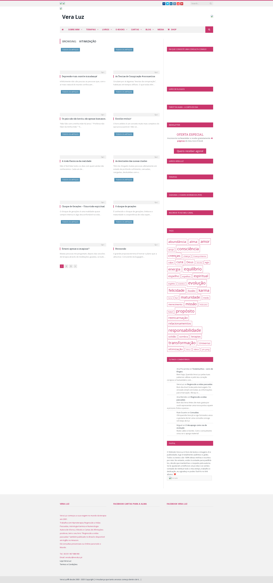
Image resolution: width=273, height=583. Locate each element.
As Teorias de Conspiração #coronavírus (135, 76)
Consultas (194, 412)
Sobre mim (73, 29)
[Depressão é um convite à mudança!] (83, 60)
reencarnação (178, 318)
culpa (170, 262)
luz (176, 297)
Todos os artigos (70, 49)
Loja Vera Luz (65, 561)
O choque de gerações (125, 206)
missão (191, 304)
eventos (181, 284)
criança (186, 256)
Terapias (91, 29)
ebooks (199, 263)
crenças (174, 255)
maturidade (190, 297)
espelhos (186, 276)
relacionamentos (179, 323)
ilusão (191, 291)
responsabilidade (184, 330)
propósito (185, 311)
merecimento (175, 304)
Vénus (188, 349)
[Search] (209, 29)
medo (206, 297)
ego (207, 262)
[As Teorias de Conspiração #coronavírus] (136, 60)
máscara (203, 304)
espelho (173, 276)
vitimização (175, 349)
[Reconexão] (136, 232)
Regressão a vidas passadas (199, 384)
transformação (182, 342)
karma (204, 290)
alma (193, 241)
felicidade (176, 290)
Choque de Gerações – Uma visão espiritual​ (83, 206)
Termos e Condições (68, 564)
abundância (177, 241)
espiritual (201, 276)
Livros (105, 29)
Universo (204, 343)
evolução (197, 283)
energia (174, 269)
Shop (173, 29)
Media (161, 29)
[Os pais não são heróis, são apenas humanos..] (83, 102)
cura (179, 262)
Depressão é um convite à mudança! (79, 76)
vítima (196, 349)
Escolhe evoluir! (123, 118)
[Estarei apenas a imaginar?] (83, 232)
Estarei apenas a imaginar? (75, 248)
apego (171, 249)
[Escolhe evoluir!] (136, 102)
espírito (171, 283)
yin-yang (205, 349)
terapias (196, 336)
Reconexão (120, 248)
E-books (120, 29)
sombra (183, 336)
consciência (188, 248)
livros (170, 298)
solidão (172, 336)
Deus (189, 262)
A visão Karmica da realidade (76, 161)
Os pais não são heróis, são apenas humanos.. (84, 118)
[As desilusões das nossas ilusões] (136, 144)
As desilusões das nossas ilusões (131, 161)
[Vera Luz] (72, 16)
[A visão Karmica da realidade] (83, 144)
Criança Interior (199, 256)
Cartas (135, 29)
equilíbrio (193, 269)
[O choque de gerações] (136, 190)
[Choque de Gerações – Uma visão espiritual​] (83, 190)
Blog (148, 29)
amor (205, 241)
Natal (170, 312)
